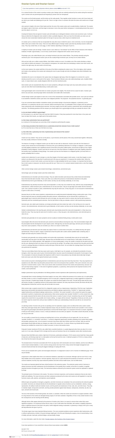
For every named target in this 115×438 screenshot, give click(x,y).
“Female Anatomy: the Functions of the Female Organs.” (60, 419)
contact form (55, 435)
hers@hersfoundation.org (39, 435)
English (13, 436)
